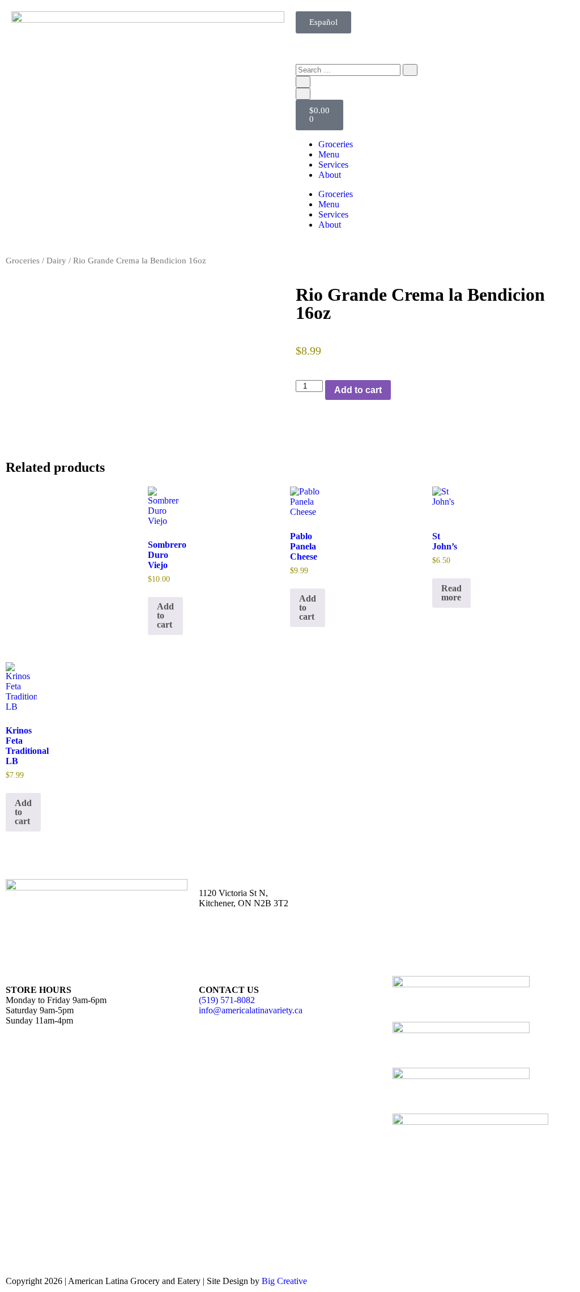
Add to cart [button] (165, 615)
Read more (451, 592)
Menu (328, 154)
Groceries (335, 144)
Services (333, 164)
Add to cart (358, 390)
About (329, 175)
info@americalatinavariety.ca (250, 1010)
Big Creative (284, 1281)
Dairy (56, 260)
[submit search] (410, 70)
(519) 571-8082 (227, 1000)
